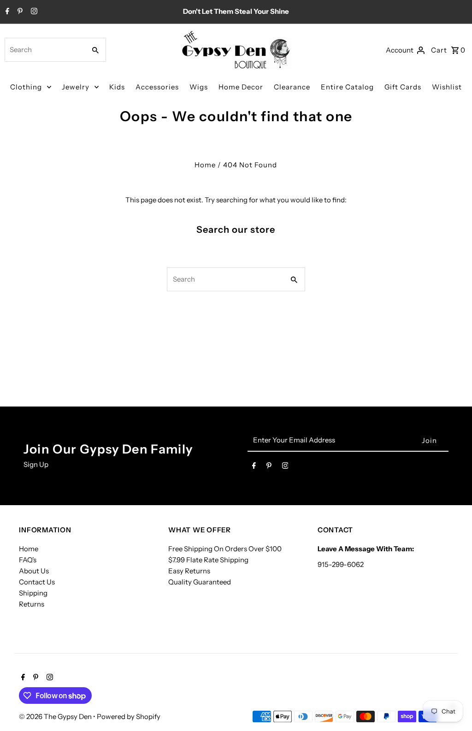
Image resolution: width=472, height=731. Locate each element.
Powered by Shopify (128, 716)
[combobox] (44, 49)
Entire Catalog (347, 87)
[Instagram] (33, 12)
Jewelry (75, 87)
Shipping (33, 593)
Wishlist (447, 87)
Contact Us (37, 582)
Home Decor (240, 87)
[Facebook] (6, 12)
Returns (31, 604)
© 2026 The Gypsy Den (56, 716)
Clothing (26, 87)
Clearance (292, 87)
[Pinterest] (19, 12)
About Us (34, 570)
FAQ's (27, 559)
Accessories (157, 87)
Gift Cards (402, 87)
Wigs (198, 87)
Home (205, 164)
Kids (117, 87)
